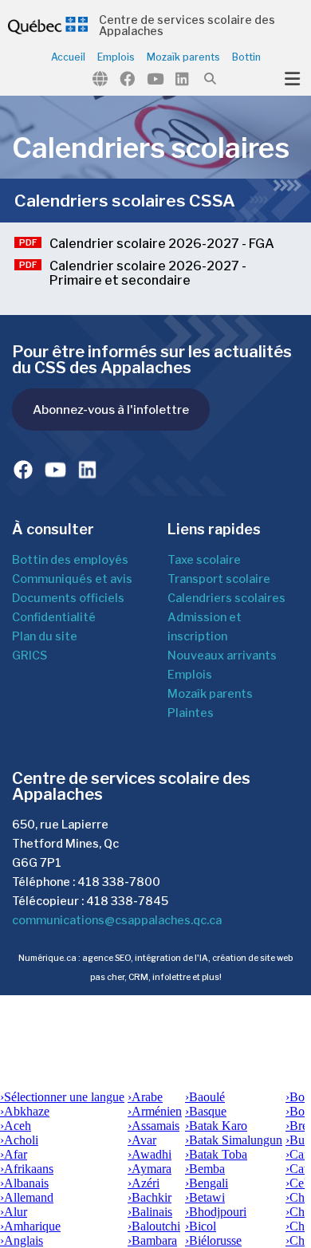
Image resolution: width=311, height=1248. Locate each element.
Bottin (246, 57)
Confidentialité (54, 617)
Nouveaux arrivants (222, 655)
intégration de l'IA (171, 958)
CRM (138, 977)
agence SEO (106, 958)
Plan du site (44, 636)
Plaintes (190, 713)
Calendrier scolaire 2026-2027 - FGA (161, 244)
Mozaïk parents (183, 57)
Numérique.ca (47, 958)
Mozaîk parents (210, 694)
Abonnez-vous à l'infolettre (111, 409)
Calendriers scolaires (226, 598)
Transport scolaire (218, 579)
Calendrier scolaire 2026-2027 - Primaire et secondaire (147, 273)
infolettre (171, 977)
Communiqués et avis (72, 579)
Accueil (68, 57)
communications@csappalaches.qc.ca (117, 920)
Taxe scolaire (204, 560)
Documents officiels (68, 598)
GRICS (29, 655)
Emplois (116, 57)
